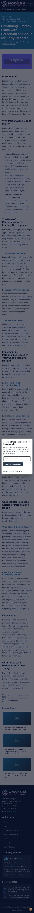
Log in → (19, 471)
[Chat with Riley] (30, 909)
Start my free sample (13, 464)
